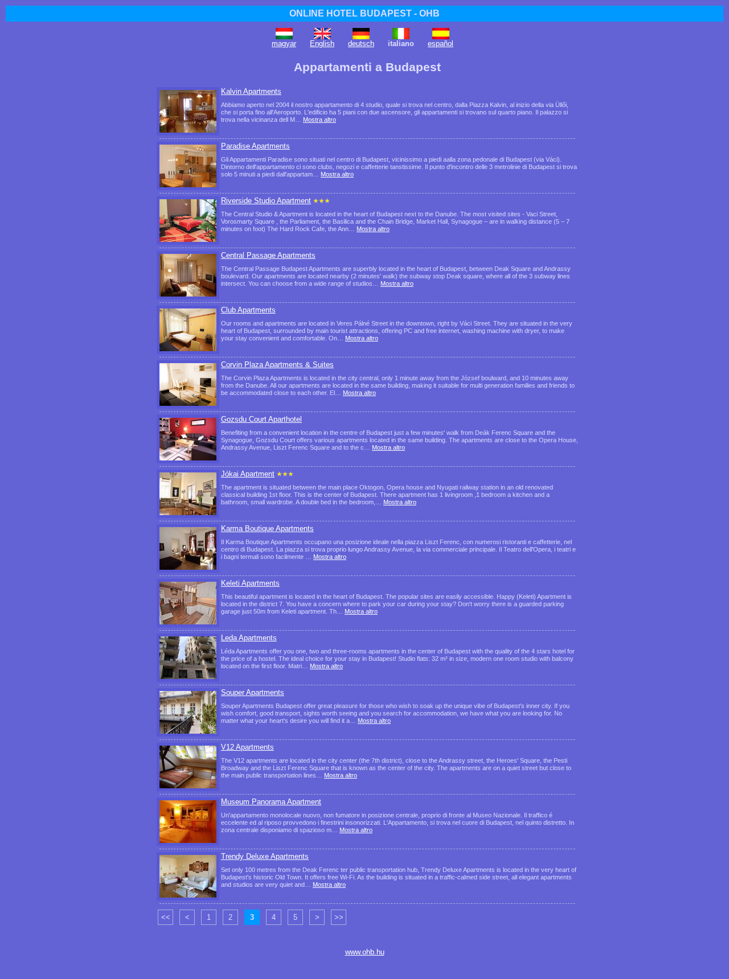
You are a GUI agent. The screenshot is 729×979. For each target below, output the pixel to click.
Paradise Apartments (255, 146)
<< (165, 917)
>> (338, 917)
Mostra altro (319, 119)
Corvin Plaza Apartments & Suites (277, 364)
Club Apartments (248, 310)
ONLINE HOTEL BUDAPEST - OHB (364, 13)
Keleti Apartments (250, 583)
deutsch (361, 43)
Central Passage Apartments (268, 255)
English (322, 43)
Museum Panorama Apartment (271, 801)
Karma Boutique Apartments (267, 528)
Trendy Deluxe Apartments (265, 856)
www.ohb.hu (364, 952)
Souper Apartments (252, 692)
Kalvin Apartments (251, 91)
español (440, 43)
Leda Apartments (249, 638)
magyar (284, 43)
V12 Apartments (247, 747)
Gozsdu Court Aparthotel (261, 419)
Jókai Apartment (248, 474)
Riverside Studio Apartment (266, 200)
